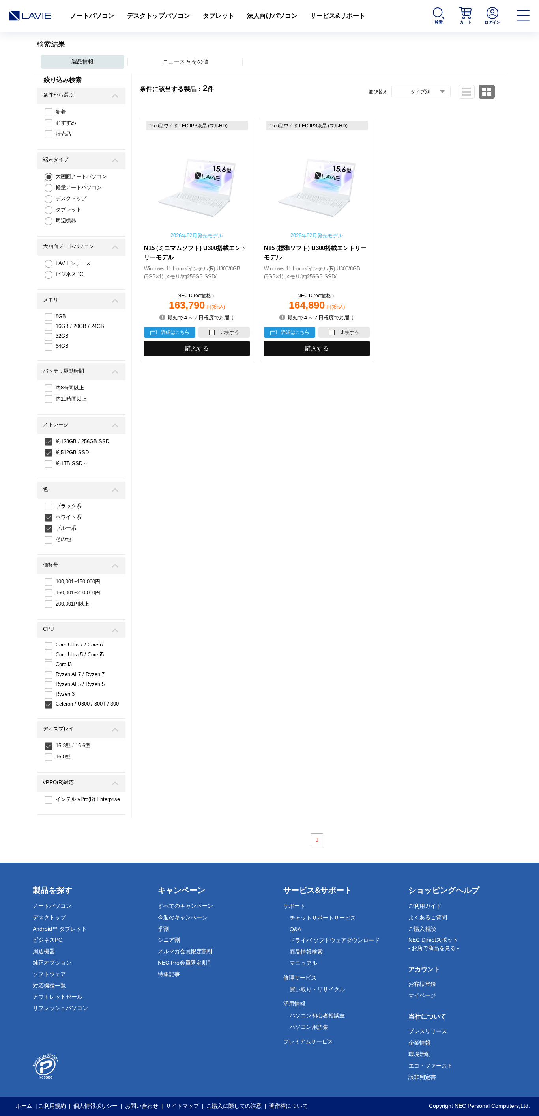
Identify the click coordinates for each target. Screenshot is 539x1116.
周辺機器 (66, 221)
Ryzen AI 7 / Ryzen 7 (80, 674)
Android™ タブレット (60, 929)
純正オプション (52, 962)
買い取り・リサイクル (317, 989)
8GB (61, 316)
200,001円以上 (72, 604)
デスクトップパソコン (158, 15)
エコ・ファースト (430, 1065)
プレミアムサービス (308, 1041)
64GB (62, 346)
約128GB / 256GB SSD (82, 441)
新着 (61, 112)
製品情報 (82, 61)
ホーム (24, 1106)
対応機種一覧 (49, 985)
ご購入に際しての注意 (234, 1106)
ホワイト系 (68, 517)
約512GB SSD (72, 452)
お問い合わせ (141, 1106)
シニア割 (169, 940)
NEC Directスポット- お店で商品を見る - (433, 944)
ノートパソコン (92, 15)
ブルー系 (66, 528)
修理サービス (299, 977)
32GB (62, 336)
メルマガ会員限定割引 (185, 951)
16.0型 (63, 757)
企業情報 (419, 1043)
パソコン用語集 (309, 1027)
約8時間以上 (70, 388)
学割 (163, 929)
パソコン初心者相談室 (317, 1015)
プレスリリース (427, 1031)
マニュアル (303, 963)
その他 (63, 539)
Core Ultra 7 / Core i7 (80, 645)
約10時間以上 (71, 399)
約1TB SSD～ (72, 463)
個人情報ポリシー (95, 1106)
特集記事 (169, 974)
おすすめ (66, 123)
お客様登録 (422, 984)
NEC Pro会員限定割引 (185, 962)
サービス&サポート (337, 15)
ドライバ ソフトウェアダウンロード (335, 940)
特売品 (63, 134)
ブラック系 (68, 506)
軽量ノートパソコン (79, 187)
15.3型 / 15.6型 (73, 746)
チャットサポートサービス (323, 918)
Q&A (295, 929)
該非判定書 (422, 1077)
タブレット (218, 15)
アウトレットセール (57, 996)
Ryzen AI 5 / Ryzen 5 (80, 684)
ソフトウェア (49, 974)
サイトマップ (182, 1106)
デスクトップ (71, 198)
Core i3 (64, 664)
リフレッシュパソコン (60, 1008)
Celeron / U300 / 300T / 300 (87, 704)
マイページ (422, 995)
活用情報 (294, 1003)
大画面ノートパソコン (81, 176)
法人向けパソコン (272, 15)
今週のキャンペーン (183, 917)
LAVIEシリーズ (73, 263)
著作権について (288, 1106)
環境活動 (419, 1054)
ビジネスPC (69, 274)
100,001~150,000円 (78, 582)
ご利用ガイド (425, 906)
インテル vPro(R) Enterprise (88, 799)
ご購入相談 (422, 929)
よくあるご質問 (427, 917)
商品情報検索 (306, 951)
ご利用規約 (52, 1106)
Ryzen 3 (65, 694)
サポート (294, 906)
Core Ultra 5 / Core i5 (80, 655)
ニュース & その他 (185, 61)
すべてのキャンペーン (185, 906)
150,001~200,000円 (78, 593)
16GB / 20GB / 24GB (80, 326)
